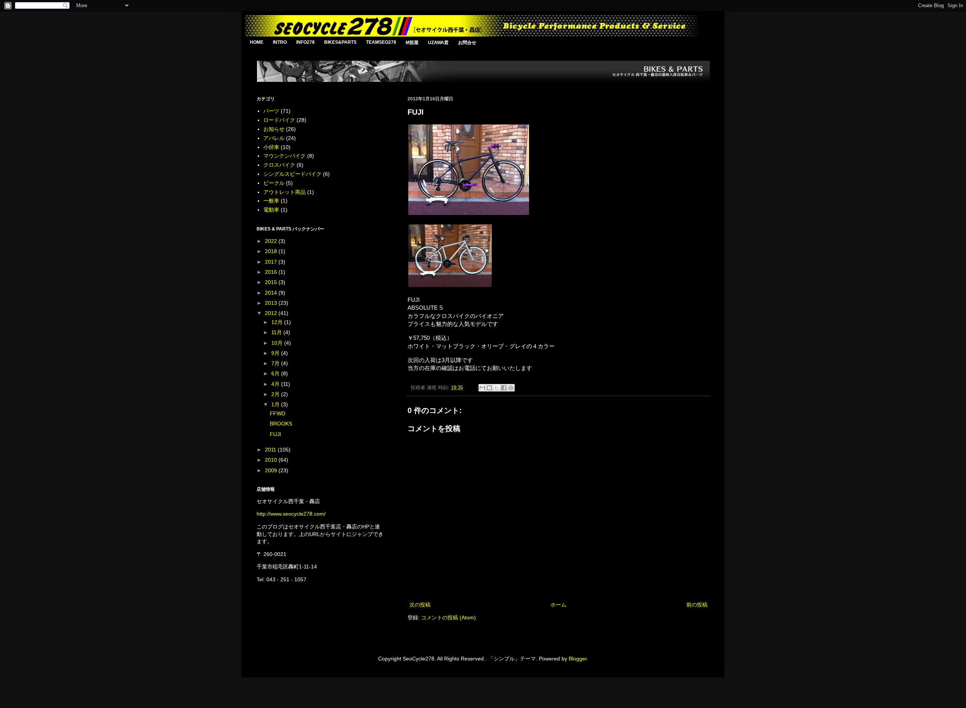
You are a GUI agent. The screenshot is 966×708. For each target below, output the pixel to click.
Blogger (578, 659)
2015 (271, 282)
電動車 (271, 210)
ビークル (274, 183)
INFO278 (305, 42)
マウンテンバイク (284, 156)
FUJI (275, 434)
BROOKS (281, 424)
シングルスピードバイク (292, 174)
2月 (276, 394)
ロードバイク (279, 120)
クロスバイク (279, 165)
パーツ (271, 111)
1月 (276, 404)
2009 (271, 470)
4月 (276, 384)
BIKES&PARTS (340, 42)
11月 (277, 332)
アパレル (274, 138)
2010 (271, 460)
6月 (276, 373)
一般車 (271, 201)
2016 (271, 272)
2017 (271, 262)
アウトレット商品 (284, 192)
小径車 (271, 147)
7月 (276, 363)
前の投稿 (697, 605)
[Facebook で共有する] (504, 388)
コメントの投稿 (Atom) (448, 617)
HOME (256, 42)
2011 (271, 450)
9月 (276, 353)
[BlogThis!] (489, 388)
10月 (277, 343)
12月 (277, 322)
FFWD (277, 413)
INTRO (280, 42)
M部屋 (412, 42)
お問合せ (467, 42)
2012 (271, 313)
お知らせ (274, 129)
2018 (271, 251)
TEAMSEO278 (381, 42)
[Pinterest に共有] (511, 388)
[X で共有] (496, 388)
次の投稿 (420, 605)
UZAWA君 (438, 42)
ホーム (558, 605)
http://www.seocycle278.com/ (291, 514)
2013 (271, 303)
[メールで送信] (482, 388)
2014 (271, 293)
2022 (271, 241)
